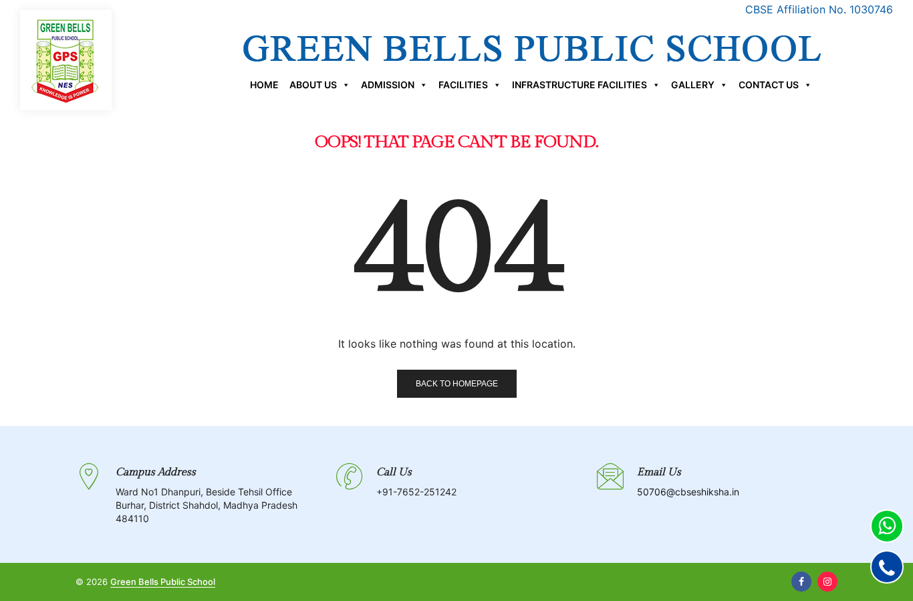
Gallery (692, 84)
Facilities (463, 84)
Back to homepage (457, 383)
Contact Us (769, 84)
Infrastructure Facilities (579, 84)
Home (264, 84)
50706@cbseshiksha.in (688, 491)
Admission (387, 84)
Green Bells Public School (162, 581)
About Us (313, 84)
